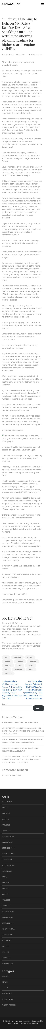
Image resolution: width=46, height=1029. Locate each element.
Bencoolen (11, 3)
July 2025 (5, 877)
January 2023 (7, 917)
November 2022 (8, 929)
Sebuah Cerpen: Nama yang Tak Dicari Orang (20, 722)
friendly (20, 661)
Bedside (17, 657)
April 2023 (6, 900)
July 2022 (5, 946)
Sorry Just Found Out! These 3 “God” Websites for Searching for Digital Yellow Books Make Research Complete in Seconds (21, 759)
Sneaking (18, 669)
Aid (6, 657)
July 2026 (5, 808)
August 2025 (7, 871)
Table (31, 669)
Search (5, 704)
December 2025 (8, 848)
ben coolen (9, 54)
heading (33, 661)
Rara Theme (13, 1023)
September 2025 (8, 865)
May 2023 (5, 894)
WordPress (33, 1023)
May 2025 (5, 888)
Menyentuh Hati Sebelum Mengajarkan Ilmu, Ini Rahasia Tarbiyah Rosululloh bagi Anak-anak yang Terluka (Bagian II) (23, 731)
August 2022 (7, 940)
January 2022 (7, 964)
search (30, 665)
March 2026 (6, 831)
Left (19, 665)
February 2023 (8, 912)
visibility (8, 673)
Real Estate (7, 993)
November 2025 (8, 854)
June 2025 (6, 883)
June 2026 (6, 813)
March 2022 (6, 958)
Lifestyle (6, 988)
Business (5, 976)
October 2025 (8, 860)
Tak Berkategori (9, 1005)
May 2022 (5, 952)
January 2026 (7, 842)
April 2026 (6, 825)
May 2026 (5, 819)
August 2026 (7, 802)
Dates (29, 657)
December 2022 (8, 923)
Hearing (8, 665)
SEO (6, 669)
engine (7, 661)
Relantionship (36, 54)
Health (5, 982)
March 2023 (6, 906)
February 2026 (8, 836)
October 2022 (8, 935)
